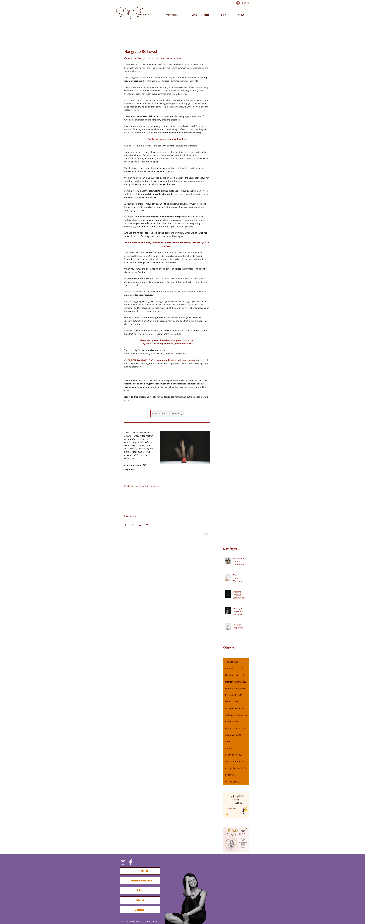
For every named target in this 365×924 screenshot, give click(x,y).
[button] (173, 15)
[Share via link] (146, 525)
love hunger (130, 516)
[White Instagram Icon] (123, 862)
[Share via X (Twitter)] (132, 525)
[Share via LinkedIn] (139, 525)
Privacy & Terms (150, 921)
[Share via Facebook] (125, 525)
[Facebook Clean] (131, 862)
